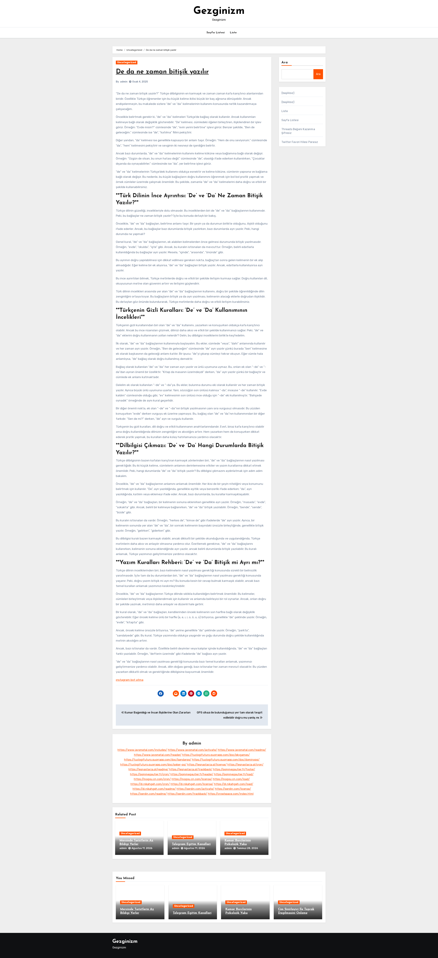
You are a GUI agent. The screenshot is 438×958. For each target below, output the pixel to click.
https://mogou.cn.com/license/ (192, 779)
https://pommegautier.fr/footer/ (234, 769)
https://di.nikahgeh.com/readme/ (154, 788)
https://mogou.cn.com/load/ (231, 779)
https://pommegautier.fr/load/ (234, 774)
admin (123, 81)
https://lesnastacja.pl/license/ (207, 764)
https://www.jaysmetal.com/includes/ (142, 750)
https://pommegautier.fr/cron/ (150, 774)
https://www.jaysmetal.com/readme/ (242, 750)
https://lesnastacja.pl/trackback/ (190, 769)
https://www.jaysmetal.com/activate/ (192, 750)
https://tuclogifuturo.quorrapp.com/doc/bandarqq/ (157, 759)
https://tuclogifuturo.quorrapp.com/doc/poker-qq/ (153, 764)
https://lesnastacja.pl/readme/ (148, 769)
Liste (233, 32)
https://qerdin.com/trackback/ (187, 793)
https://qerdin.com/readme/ (148, 793)
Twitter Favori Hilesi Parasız (299, 142)
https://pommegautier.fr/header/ (191, 774)
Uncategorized (126, 62)
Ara (284, 62)
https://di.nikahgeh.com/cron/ (150, 784)
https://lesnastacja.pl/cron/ (245, 764)
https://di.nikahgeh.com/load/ (233, 784)
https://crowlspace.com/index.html (231, 793)
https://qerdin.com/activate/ (195, 788)
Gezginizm (219, 11)
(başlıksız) (287, 93)
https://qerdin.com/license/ (233, 788)
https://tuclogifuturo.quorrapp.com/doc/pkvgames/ (216, 754)
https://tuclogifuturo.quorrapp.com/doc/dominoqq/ (226, 759)
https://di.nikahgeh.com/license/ (192, 784)
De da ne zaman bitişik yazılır (162, 72)
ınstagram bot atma (129, 680)
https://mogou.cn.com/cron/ (152, 779)
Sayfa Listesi (216, 32)
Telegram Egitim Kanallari (191, 844)
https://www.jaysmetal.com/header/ (158, 754)
